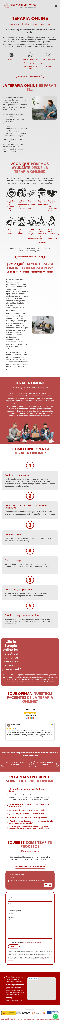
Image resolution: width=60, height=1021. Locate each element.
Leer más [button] (9, 738)
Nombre (10, 897)
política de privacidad (35, 942)
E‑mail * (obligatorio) (14, 910)
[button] (55, 1016)
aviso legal (25, 942)
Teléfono (11, 904)
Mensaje (11, 917)
